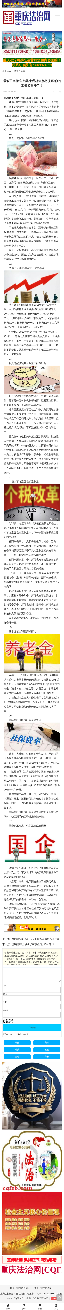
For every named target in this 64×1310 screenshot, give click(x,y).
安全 (47, 1042)
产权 (47, 1056)
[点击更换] (8, 1021)
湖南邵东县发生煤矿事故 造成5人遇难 (33, 944)
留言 (40, 1309)
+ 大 (59, 91)
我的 (56, 1309)
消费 (17, 1049)
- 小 (53, 91)
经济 (16, 70)
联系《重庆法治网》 (20, 1288)
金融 (17, 1056)
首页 (8, 1309)
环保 (17, 1042)
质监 (47, 1049)
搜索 (24, 1309)
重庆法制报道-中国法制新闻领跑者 (17, 1293)
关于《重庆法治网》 (44, 1288)
